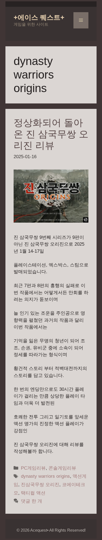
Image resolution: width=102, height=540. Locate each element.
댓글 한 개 (31, 501)
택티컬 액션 (33, 493)
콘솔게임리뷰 (62, 468)
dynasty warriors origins (45, 476)
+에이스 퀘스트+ (39, 17)
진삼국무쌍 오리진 (40, 484)
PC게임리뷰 (33, 468)
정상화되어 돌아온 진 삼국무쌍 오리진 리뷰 (51, 134)
